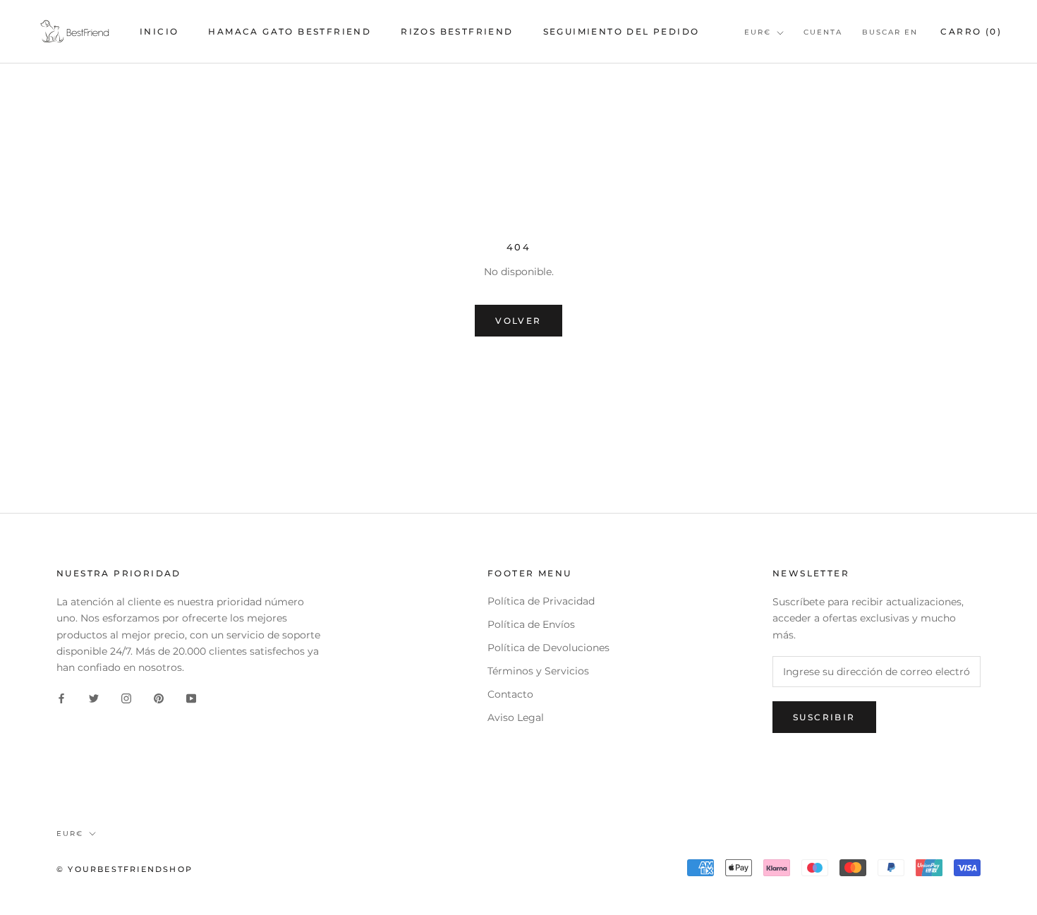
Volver (518, 320)
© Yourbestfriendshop (124, 869)
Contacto (510, 694)
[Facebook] (61, 698)
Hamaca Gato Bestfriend (289, 31)
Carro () (971, 31)
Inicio (159, 31)
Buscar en (890, 32)
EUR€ (757, 32)
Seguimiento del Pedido (621, 31)
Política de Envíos (531, 624)
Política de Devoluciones (548, 647)
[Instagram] (126, 698)
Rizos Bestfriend (457, 31)
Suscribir (824, 717)
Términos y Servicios (538, 671)
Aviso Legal (515, 717)
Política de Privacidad (541, 601)
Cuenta (822, 32)
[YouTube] (191, 698)
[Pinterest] (159, 698)
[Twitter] (94, 698)
